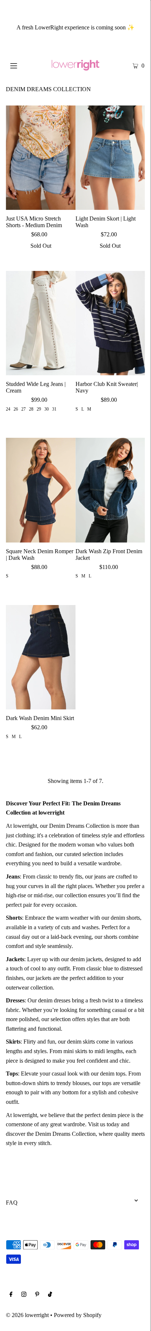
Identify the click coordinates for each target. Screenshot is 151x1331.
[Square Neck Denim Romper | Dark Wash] (41, 490)
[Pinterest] (37, 1295)
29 (39, 409)
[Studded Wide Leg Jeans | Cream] (41, 323)
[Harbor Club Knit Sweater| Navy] (110, 323)
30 (46, 409)
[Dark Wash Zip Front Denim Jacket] (110, 490)
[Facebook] (11, 1295)
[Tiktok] (50, 1295)
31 (54, 409)
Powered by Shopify (78, 1315)
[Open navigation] (23, 65)
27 (23, 409)
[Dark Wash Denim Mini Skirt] (41, 657)
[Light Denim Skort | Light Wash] (110, 157)
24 (8, 409)
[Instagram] (23, 1295)
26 (16, 409)
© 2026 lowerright (27, 1315)
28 (31, 409)
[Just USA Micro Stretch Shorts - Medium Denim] (41, 157)
